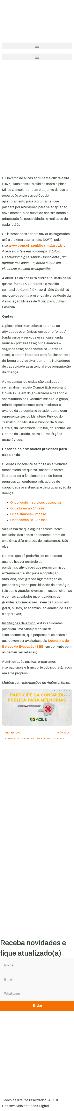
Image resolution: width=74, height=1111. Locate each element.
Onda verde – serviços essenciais (36, 502)
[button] (37, 46)
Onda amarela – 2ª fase (28, 514)
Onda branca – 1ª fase (27, 508)
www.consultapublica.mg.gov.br (36, 245)
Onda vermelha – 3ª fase (29, 520)
